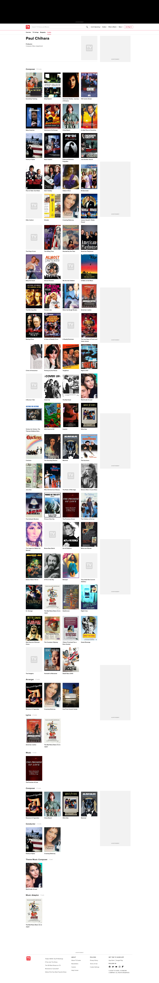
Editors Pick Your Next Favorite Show (55, 972)
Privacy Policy (94, 960)
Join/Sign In (128, 27)
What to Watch (112, 27)
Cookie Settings (94, 967)
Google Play (119, 960)
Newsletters (74, 964)
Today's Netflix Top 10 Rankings (54, 959)
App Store (111, 960)
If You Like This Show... (51, 962)
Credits (49, 32)
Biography (43, 32)
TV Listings (36, 32)
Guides (104, 27)
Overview (28, 32)
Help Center (74, 970)
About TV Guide (76, 960)
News (120, 27)
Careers (73, 967)
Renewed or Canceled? (52, 969)
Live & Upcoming (95, 27)
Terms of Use (93, 964)
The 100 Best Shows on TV (53, 965)
